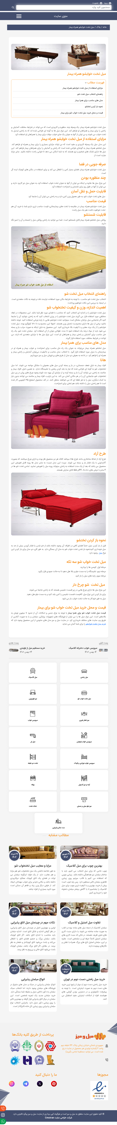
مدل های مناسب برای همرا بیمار (89, 100)
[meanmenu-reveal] (17, 17)
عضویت (95, 3)
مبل (100, 553)
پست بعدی (14, 643)
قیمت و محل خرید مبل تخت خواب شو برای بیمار (82, 113)
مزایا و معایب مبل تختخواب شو (32, 865)
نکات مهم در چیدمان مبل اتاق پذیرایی (33, 922)
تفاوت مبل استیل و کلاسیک (84, 922)
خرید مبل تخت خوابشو (96, 624)
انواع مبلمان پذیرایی (33, 979)
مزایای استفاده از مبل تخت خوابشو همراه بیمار (83, 88)
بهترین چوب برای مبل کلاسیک (84, 865)
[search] (13, 8)
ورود (106, 3)
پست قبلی (103, 643)
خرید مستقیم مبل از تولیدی (32, 648)
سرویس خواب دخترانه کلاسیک (83, 648)
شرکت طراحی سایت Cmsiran (58, 1118)
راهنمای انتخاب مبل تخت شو (90, 94)
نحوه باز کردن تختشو (94, 106)
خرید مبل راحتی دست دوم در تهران (84, 979)
